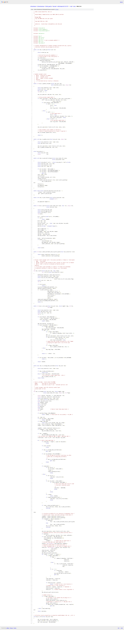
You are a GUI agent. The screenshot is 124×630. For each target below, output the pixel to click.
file (57, 9)
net (71, 6)
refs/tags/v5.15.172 (62, 6)
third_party (48, 6)
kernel (54, 6)
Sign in (121, 2)
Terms (15, 628)
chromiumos (40, 6)
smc (74, 6)
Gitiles (8, 628)
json (122, 628)
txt (118, 628)
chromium (33, 6)
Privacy (11, 628)
